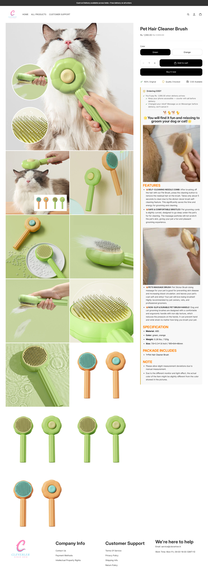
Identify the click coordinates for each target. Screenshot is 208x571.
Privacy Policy (111, 555)
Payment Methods (64, 555)
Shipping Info (111, 560)
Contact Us (61, 550)
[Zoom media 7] (101, 311)
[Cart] (200, 14)
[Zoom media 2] (37, 182)
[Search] (188, 14)
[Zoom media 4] (37, 247)
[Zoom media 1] (69, 86)
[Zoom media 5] (101, 247)
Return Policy (111, 565)
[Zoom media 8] (37, 375)
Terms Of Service (113, 550)
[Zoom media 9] (101, 375)
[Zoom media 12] (37, 503)
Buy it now (171, 72)
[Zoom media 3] (101, 182)
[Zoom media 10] (37, 439)
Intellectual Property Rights (68, 560)
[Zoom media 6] (37, 311)
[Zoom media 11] (101, 439)
